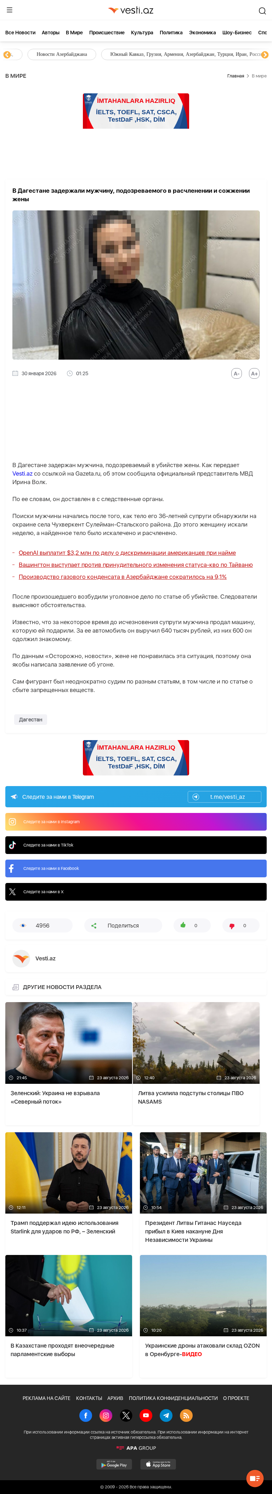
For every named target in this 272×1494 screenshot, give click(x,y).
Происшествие (107, 32)
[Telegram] (166, 1416)
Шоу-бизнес (237, 32)
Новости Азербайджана (40, 54)
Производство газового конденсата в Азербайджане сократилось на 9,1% (123, 576)
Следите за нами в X (43, 891)
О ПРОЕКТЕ (236, 1398)
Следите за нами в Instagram (51, 821)
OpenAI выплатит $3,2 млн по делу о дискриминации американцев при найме (127, 552)
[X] (126, 1416)
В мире (74, 32)
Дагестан (30, 719)
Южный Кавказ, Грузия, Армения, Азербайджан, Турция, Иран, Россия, (165, 54)
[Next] (265, 55)
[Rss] (186, 1416)
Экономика (202, 32)
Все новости (20, 32)
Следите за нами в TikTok (48, 845)
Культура (142, 32)
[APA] (136, 1448)
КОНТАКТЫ (89, 1398)
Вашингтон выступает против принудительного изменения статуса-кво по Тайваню (136, 564)
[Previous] (7, 55)
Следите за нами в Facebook (51, 868)
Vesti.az (22, 473)
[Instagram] (106, 1416)
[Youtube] (146, 1416)
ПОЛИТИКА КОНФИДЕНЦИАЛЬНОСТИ (173, 1398)
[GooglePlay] (114, 1464)
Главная (235, 76)
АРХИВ (115, 1398)
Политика (171, 32)
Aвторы (51, 32)
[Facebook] (85, 1416)
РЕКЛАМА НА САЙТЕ (46, 1398)
